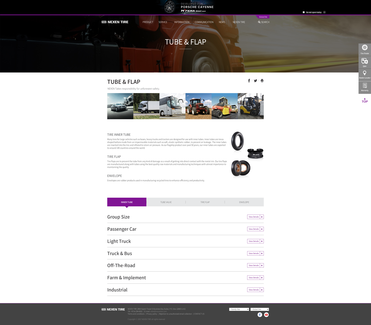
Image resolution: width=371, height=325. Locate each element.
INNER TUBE (127, 202)
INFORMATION (181, 22)
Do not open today (314, 12)
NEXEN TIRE (239, 22)
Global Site (263, 17)
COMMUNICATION (204, 22)
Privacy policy (152, 314)
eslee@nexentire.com (158, 311)
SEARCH (264, 22)
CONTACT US (199, 314)
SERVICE (164, 22)
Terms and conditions (136, 314)
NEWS (223, 22)
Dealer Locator (365, 75)
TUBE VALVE (166, 202)
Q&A (365, 62)
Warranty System (365, 87)
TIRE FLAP (205, 202)
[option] (185, 7)
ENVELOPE (244, 202)
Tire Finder (365, 50)
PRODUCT (148, 22)
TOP (365, 100)
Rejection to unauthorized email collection (175, 314)
